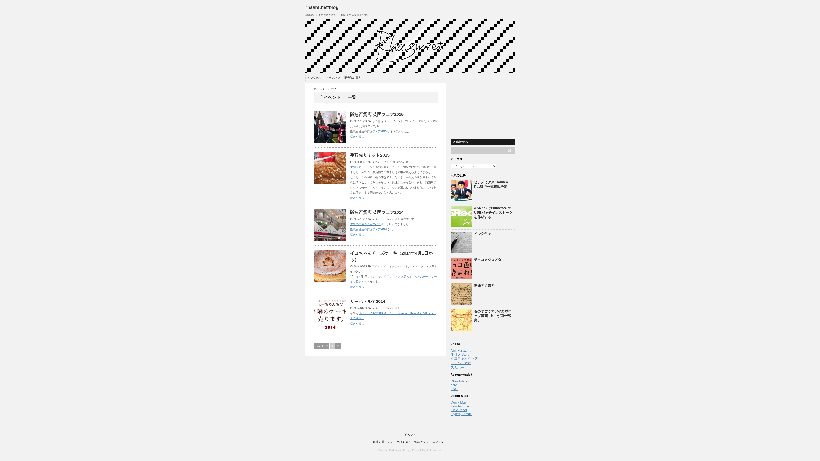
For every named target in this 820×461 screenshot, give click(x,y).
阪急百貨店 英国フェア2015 (377, 114)
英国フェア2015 (377, 131)
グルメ (408, 121)
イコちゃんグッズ (464, 358)
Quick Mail (459, 402)
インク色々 (315, 77)
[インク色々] (462, 251)
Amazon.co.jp (461, 350)
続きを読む (357, 136)
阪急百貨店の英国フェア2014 (368, 229)
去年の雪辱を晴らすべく (365, 224)
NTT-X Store (460, 354)
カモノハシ (333, 77)
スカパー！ (459, 367)
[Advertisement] (483, 109)
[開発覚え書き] (462, 303)
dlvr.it (454, 389)
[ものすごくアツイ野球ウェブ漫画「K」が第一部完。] (462, 328)
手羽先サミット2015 (370, 155)
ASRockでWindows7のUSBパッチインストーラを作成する (493, 212)
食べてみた (399, 161)
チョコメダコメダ (487, 259)
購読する (461, 142)
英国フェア (368, 126)
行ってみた (419, 121)
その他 (376, 121)
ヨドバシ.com (461, 363)
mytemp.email (461, 414)
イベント (386, 121)
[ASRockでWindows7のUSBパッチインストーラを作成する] (462, 225)
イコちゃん (390, 266)
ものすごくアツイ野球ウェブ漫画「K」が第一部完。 (493, 315)
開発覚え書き (352, 77)
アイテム (377, 266)
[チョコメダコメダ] (462, 277)
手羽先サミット (360, 167)
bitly (454, 385)
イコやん (355, 271)
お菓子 (357, 126)
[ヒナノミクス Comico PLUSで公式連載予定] (462, 199)
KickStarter (459, 410)
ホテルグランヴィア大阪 (391, 276)
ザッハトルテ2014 (367, 301)
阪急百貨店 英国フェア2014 (377, 212)
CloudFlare (459, 381)
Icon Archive (460, 406)
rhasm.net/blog (321, 7)
